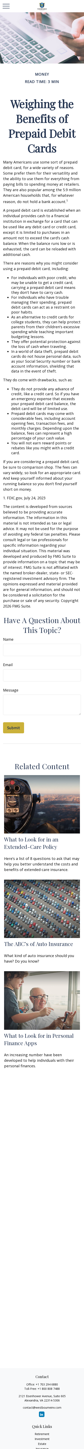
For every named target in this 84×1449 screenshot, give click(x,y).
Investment (42, 1439)
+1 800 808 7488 (49, 1389)
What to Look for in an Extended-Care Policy (31, 843)
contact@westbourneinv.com (42, 1407)
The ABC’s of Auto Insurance (38, 943)
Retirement (42, 1434)
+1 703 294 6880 (47, 1384)
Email (8, 664)
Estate (42, 1444)
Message (10, 690)
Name (8, 639)
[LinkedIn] (41, 1414)
